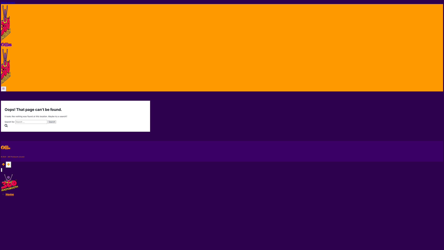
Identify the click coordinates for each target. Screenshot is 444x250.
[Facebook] (3, 45)
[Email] (10, 45)
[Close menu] (1, 170)
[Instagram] (6, 45)
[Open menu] (3, 88)
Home (10, 194)
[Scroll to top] (3, 165)
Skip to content (8, 2)
